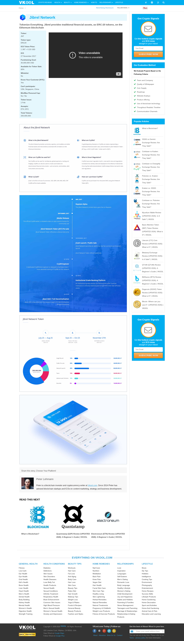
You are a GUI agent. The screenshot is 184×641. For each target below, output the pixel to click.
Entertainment (147, 588)
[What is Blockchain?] (38, 517)
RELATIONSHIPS (125, 564)
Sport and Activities (149, 605)
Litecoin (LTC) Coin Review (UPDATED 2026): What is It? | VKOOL (152, 243)
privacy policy (141, 638)
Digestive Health (25, 611)
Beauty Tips (72, 588)
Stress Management (125, 605)
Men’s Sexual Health (51, 608)
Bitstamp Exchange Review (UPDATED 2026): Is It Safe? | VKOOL (152, 256)
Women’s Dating (123, 591)
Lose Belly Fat (49, 582)
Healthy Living (98, 594)
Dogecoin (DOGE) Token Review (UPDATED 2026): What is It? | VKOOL (152, 292)
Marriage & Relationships (127, 611)
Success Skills (147, 594)
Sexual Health (48, 588)
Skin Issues (47, 574)
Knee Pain (97, 579)
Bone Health (24, 585)
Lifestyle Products (149, 597)
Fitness (22, 568)
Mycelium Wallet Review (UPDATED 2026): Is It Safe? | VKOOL (151, 216)
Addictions (47, 571)
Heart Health (24, 591)
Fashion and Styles (75, 614)
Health (57, 2)
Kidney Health (24, 602)
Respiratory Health (50, 597)
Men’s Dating (122, 579)
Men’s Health (24, 594)
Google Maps (59, 633)
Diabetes (46, 568)
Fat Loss (71, 574)
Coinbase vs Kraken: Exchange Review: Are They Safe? (151, 154)
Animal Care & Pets (149, 611)
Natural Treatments (100, 605)
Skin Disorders (49, 577)
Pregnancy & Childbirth (102, 608)
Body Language (123, 585)
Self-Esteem (122, 577)
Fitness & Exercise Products (104, 614)
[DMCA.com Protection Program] (27, 634)
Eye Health (23, 577)
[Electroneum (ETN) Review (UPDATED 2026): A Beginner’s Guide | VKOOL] (108, 517)
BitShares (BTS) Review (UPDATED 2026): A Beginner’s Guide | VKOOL (152, 280)
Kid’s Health (23, 582)
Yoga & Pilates (73, 602)
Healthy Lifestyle (123, 588)
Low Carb (22, 571)
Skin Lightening (99, 597)
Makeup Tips (73, 597)
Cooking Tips (147, 579)
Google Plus (60, 636)
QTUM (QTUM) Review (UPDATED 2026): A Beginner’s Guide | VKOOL (152, 268)
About (95, 635)
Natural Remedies (100, 602)
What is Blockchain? (30, 534)
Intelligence (146, 577)
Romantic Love (123, 582)
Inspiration (121, 571)
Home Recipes (147, 591)
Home (21, 8)
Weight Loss (73, 600)
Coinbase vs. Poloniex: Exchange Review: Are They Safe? (151, 203)
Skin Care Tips (98, 591)
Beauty (67, 2)
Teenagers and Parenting (127, 608)
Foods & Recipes (74, 605)
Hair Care (72, 571)
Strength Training (25, 614)
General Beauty (74, 608)
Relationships (105, 2)
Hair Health (97, 585)
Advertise (102, 635)
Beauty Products (74, 611)
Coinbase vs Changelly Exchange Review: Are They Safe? (151, 167)
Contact (119, 635)
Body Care (72, 579)
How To (94, 2)
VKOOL (63, 626)
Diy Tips (145, 571)
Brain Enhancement (51, 600)
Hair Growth (72, 594)
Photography (147, 585)
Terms (132, 638)
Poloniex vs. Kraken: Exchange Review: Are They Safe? (151, 179)
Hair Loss (71, 582)
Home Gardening (148, 600)
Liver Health (23, 588)
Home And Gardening (150, 608)
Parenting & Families (125, 602)
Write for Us (111, 635)
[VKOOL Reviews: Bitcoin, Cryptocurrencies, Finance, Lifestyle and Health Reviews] (27, 2)
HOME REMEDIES (101, 564)
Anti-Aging (72, 577)
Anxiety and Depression (52, 614)
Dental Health (24, 597)
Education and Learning (151, 614)
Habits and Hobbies (125, 600)
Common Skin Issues (51, 602)
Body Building (24, 600)
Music (144, 568)
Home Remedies (80, 2)
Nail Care (96, 568)
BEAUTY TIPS (74, 564)
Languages (121, 574)
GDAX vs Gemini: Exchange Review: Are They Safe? (151, 142)
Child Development (124, 594)
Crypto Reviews (45, 2)
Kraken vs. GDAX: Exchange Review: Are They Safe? (151, 191)
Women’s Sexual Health (52, 611)
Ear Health (23, 574)
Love (119, 568)
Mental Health (24, 605)
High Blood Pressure (51, 605)
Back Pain (97, 577)
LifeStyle (119, 2)
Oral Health (23, 579)
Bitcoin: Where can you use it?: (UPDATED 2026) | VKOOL (152, 304)
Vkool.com (92, 485)
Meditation (97, 574)
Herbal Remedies (99, 600)
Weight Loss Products (101, 611)
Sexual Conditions (50, 591)
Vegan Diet (97, 582)
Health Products (49, 585)
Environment (147, 582)
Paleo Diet (72, 591)
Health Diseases (49, 579)
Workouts (71, 568)
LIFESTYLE (147, 564)
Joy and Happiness (124, 597)
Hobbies (145, 574)
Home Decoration (149, 602)
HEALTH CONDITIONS (54, 564)
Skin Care (72, 585)
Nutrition (96, 571)
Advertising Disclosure (105, 8)
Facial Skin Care (99, 588)
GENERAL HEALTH (28, 564)
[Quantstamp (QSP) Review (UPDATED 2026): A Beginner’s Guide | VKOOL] (73, 517)
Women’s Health (25, 608)
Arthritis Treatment (50, 594)
